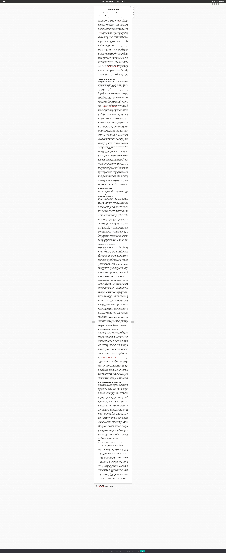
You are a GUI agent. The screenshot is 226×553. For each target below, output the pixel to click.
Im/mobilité (109, 63)
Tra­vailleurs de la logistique (113, 66)
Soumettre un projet (216, 1)
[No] (224, 551)
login (223, 1)
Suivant (132, 322)
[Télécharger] (133, 12)
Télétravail (118, 21)
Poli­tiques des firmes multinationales (110, 106)
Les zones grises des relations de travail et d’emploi (113, 1)
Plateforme (114, 333)
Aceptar (142, 551)
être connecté (101, 486)
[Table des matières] (133, 10)
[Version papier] (133, 15)
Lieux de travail (115, 23)
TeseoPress (4, 1)
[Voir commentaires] (133, 17)
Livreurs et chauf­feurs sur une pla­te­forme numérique (109, 357)
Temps (100, 32)
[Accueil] (133, 7)
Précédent (93, 322)
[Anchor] (111, 15)
